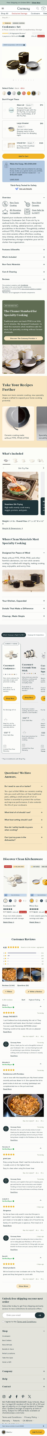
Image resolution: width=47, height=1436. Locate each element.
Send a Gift (6, 1362)
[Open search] (37, 8)
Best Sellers (7, 1340)
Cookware (6, 1336)
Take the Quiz (7, 1358)
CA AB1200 (24, 285)
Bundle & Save (8, 1349)
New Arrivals (7, 1345)
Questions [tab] (23, 985)
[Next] (43, 468)
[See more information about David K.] (42, 1258)
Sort (24, 1000)
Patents (16, 1420)
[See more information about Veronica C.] (42, 1148)
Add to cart (37, 1432)
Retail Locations (8, 1353)
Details (28, 105)
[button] (23, 953)
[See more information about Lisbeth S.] (42, 1200)
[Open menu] (2, 8)
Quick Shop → (8, 922)
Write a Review (37, 992)
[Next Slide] (43, 974)
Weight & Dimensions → (12, 528)
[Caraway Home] (23, 9)
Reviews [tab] (8, 985)
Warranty (6, 1420)
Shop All (5, 17)
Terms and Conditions (26, 1322)
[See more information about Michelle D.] (42, 1064)
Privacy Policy (30, 1417)
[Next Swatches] (26, 901)
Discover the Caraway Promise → (23, 338)
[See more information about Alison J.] (42, 1006)
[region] (23, 974)
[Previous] (3, 468)
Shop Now (10, 698)
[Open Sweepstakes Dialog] (24, 45)
